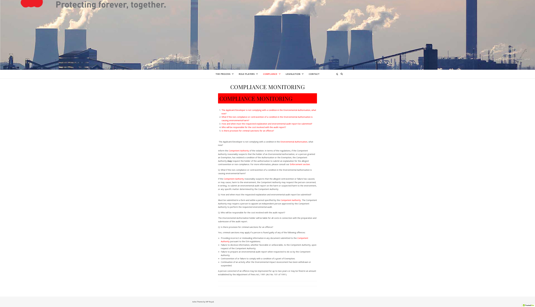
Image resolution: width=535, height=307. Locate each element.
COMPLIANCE (270, 73)
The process (223, 73)
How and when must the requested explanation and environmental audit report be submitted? (267, 123)
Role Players (247, 73)
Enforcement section (300, 164)
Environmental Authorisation (293, 141)
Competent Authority (239, 150)
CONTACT (314, 73)
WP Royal (210, 301)
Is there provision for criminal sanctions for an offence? (248, 130)
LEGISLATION (293, 73)
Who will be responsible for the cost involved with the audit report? (254, 127)
